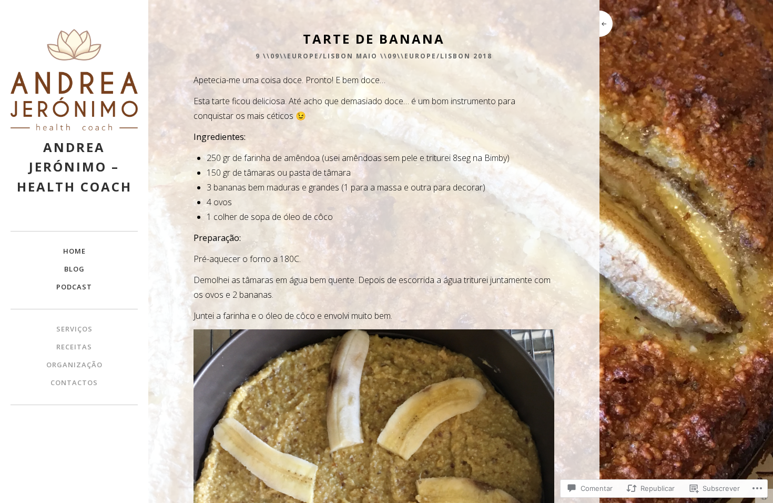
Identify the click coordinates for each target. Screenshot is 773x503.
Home (74, 251)
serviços (74, 329)
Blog (74, 269)
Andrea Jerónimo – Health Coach (74, 166)
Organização (74, 364)
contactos (74, 382)
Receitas (74, 346)
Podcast (74, 286)
